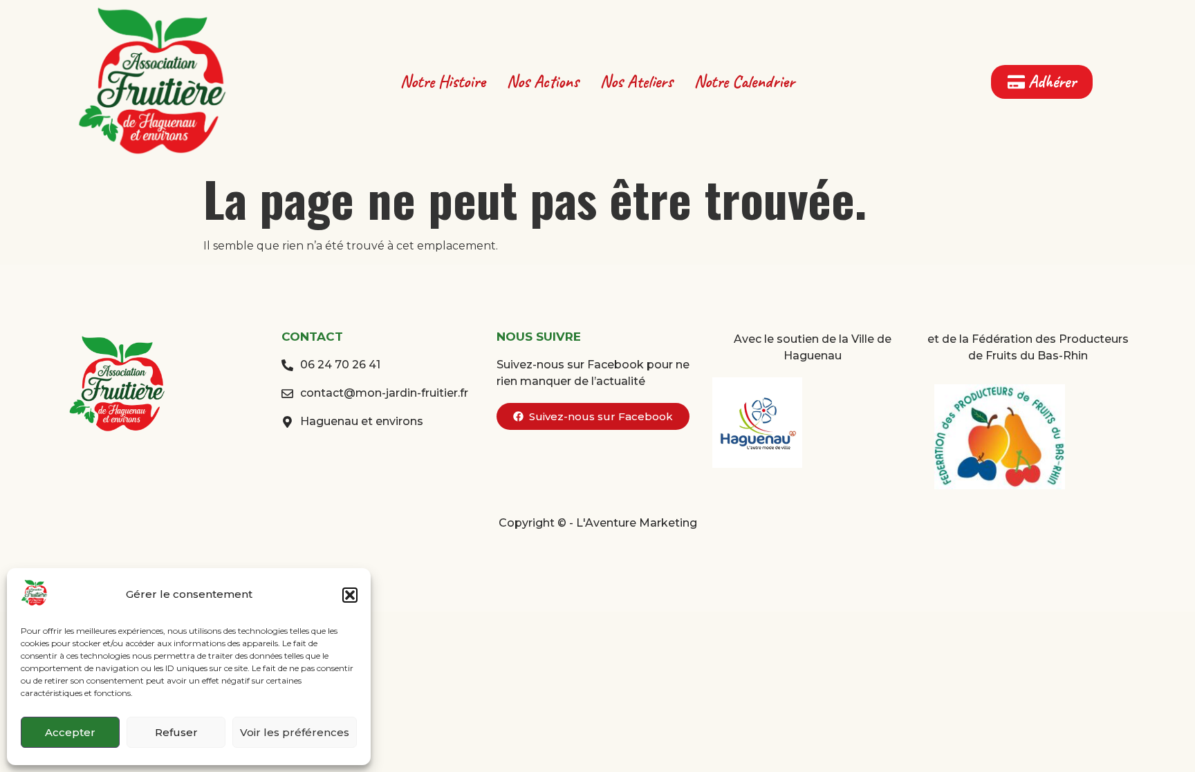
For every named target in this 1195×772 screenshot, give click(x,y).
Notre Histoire (442, 81)
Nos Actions (543, 81)
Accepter (70, 732)
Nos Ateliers (636, 81)
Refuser (176, 732)
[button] (350, 595)
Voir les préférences (294, 732)
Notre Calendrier (744, 81)
